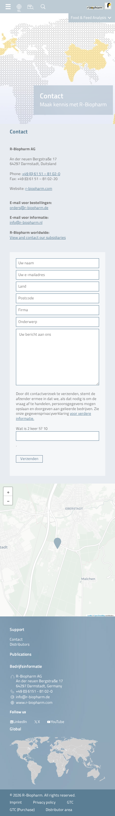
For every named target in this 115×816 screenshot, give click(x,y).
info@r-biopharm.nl (26, 222)
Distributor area (59, 809)
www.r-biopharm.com (34, 702)
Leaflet (90, 615)
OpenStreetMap (99, 615)
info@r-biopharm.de (33, 697)
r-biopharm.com (38, 188)
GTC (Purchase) (22, 809)
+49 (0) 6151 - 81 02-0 (34, 691)
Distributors (19, 644)
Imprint (16, 802)
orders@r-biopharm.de (29, 207)
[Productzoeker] (30, 7)
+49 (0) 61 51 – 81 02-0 (41, 174)
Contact (16, 639)
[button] (57, 544)
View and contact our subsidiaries (38, 237)
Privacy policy (44, 802)
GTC (70, 802)
